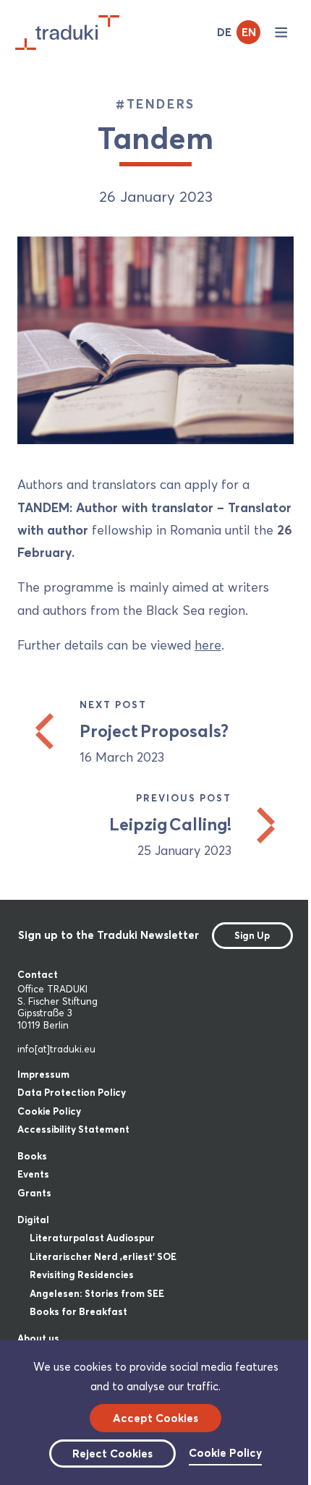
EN (249, 32)
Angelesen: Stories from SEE (97, 1293)
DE (224, 32)
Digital (33, 1219)
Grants (34, 1193)
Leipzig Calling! (170, 824)
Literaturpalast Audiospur (92, 1237)
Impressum (43, 1074)
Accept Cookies (155, 1418)
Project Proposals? (154, 730)
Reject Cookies (112, 1453)
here (208, 645)
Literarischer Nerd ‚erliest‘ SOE (103, 1256)
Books (32, 1156)
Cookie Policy (49, 1111)
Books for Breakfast (78, 1311)
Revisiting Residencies (82, 1274)
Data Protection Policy (71, 1092)
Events (33, 1174)
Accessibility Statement (73, 1129)
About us (38, 1338)
